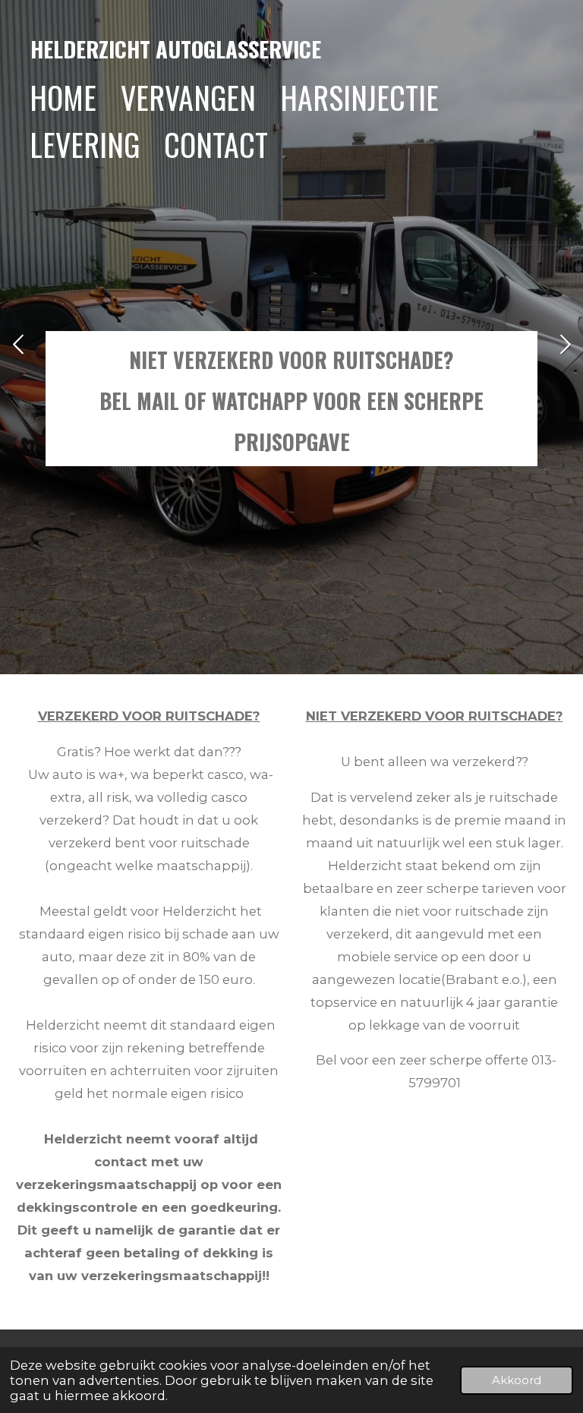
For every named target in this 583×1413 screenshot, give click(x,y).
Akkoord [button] (516, 1380)
